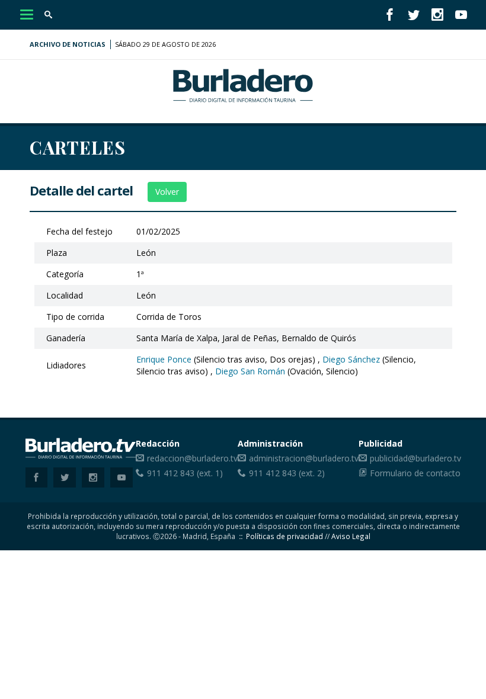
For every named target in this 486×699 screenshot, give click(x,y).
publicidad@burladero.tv (415, 458)
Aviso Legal (350, 536)
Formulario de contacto (415, 473)
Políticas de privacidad (284, 536)
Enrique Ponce (163, 359)
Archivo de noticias (67, 44)
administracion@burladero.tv (304, 458)
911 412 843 (170, 473)
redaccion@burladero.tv (192, 458)
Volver (167, 191)
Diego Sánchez (351, 359)
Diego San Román (250, 371)
